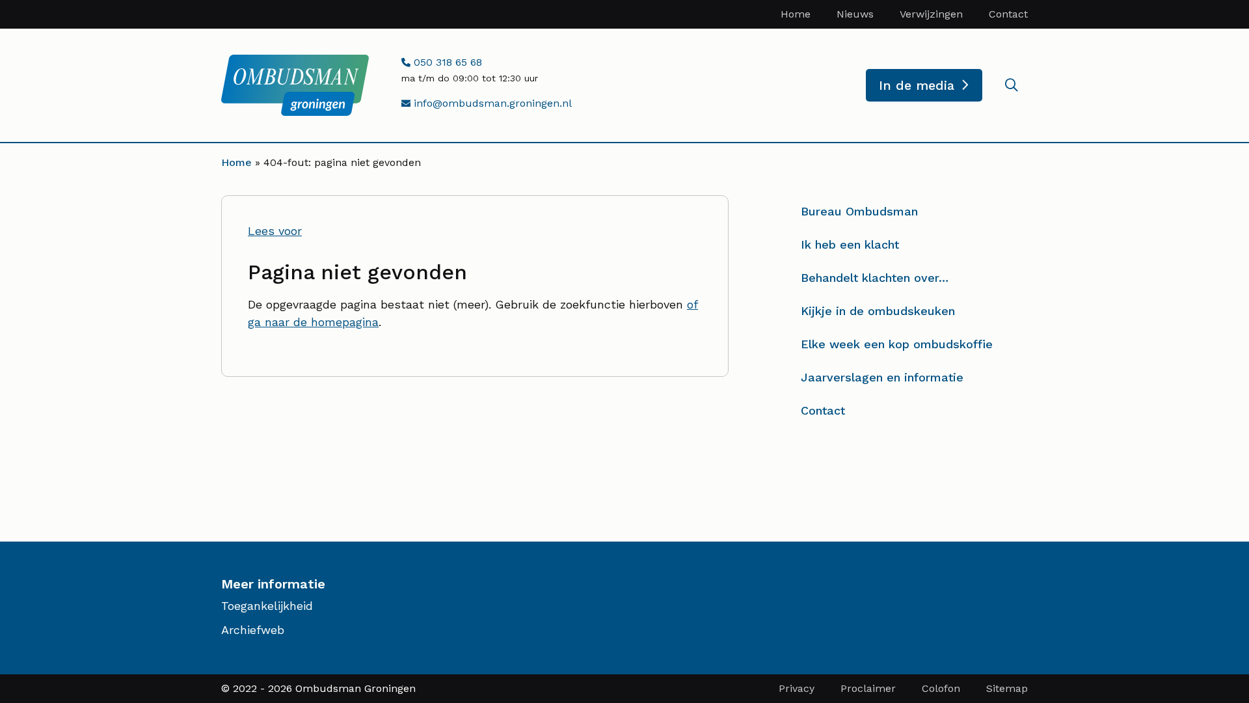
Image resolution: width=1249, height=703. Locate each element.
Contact (1008, 14)
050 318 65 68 (446, 62)
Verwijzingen (931, 14)
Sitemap (1007, 688)
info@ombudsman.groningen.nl (491, 103)
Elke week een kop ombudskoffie (897, 344)
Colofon (941, 688)
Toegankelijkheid (267, 606)
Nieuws (855, 14)
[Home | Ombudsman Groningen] (295, 85)
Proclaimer (868, 688)
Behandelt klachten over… (874, 277)
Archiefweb (252, 630)
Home (796, 14)
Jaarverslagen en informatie (882, 377)
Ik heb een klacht (850, 244)
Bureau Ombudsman (859, 211)
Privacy (796, 688)
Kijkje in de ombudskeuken (878, 311)
